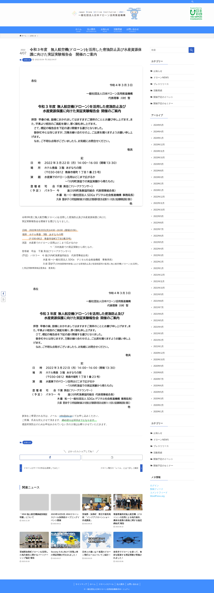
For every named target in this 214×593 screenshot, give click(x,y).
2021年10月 (159, 288)
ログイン (154, 485)
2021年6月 (158, 314)
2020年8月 (158, 372)
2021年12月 (159, 275)
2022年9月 (158, 216)
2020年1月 (158, 411)
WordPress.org (157, 496)
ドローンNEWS (161, 77)
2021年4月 (158, 327)
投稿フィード (156, 489)
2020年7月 (158, 379)
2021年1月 (158, 346)
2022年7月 (158, 229)
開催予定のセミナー (163, 103)
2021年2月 (158, 340)
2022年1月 (158, 268)
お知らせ (27, 60)
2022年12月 (159, 196)
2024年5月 (158, 125)
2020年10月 (159, 359)
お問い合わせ (133, 584)
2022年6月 (158, 235)
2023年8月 (158, 170)
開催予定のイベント (163, 97)
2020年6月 (158, 385)
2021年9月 (158, 294)
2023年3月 (158, 177)
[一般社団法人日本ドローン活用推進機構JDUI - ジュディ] (107, 14)
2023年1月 (158, 190)
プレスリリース (161, 84)
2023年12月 (159, 144)
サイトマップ (81, 584)
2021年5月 (158, 320)
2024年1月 (158, 138)
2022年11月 (159, 203)
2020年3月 (158, 398)
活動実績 (157, 90)
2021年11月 (159, 281)
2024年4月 (158, 131)
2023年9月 (158, 164)
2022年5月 (158, 242)
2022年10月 (159, 209)
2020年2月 (158, 405)
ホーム (92, 584)
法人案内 (120, 584)
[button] (50, 457)
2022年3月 (158, 255)
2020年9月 (158, 366)
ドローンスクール (106, 584)
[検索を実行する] (191, 50)
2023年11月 (159, 151)
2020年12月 (159, 353)
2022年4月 (158, 248)
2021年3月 (158, 333)
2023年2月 (158, 183)
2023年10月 (159, 157)
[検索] (192, 1)
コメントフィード (159, 492)
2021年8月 (158, 301)
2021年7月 (158, 307)
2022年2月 (158, 261)
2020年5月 (158, 392)
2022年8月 (158, 222)
